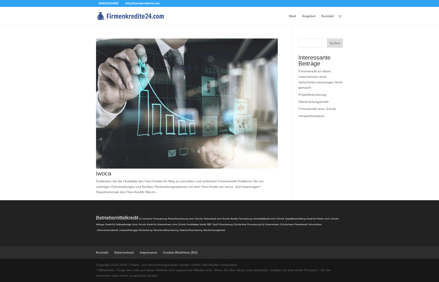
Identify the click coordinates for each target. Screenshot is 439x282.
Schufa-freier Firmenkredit (293, 224)
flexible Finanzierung (241, 218)
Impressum (148, 252)
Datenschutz (124, 252)
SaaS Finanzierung (222, 224)
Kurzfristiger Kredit (196, 224)
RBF (209, 224)
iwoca (103, 173)
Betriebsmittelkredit (117, 218)
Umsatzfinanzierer (311, 116)
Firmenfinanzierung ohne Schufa (185, 218)
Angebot (309, 16)
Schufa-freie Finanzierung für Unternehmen (256, 224)
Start (292, 16)
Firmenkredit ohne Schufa (317, 109)
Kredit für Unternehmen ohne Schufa (166, 224)
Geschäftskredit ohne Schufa (268, 218)
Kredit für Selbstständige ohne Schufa (125, 224)
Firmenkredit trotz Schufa (216, 218)
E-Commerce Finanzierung (153, 218)
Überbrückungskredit (313, 102)
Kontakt (327, 16)
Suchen (334, 43)
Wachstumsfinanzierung (166, 230)
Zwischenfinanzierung (190, 230)
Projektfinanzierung (312, 94)
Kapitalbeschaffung (295, 218)
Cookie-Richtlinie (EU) (180, 252)
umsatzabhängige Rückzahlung (136, 230)
